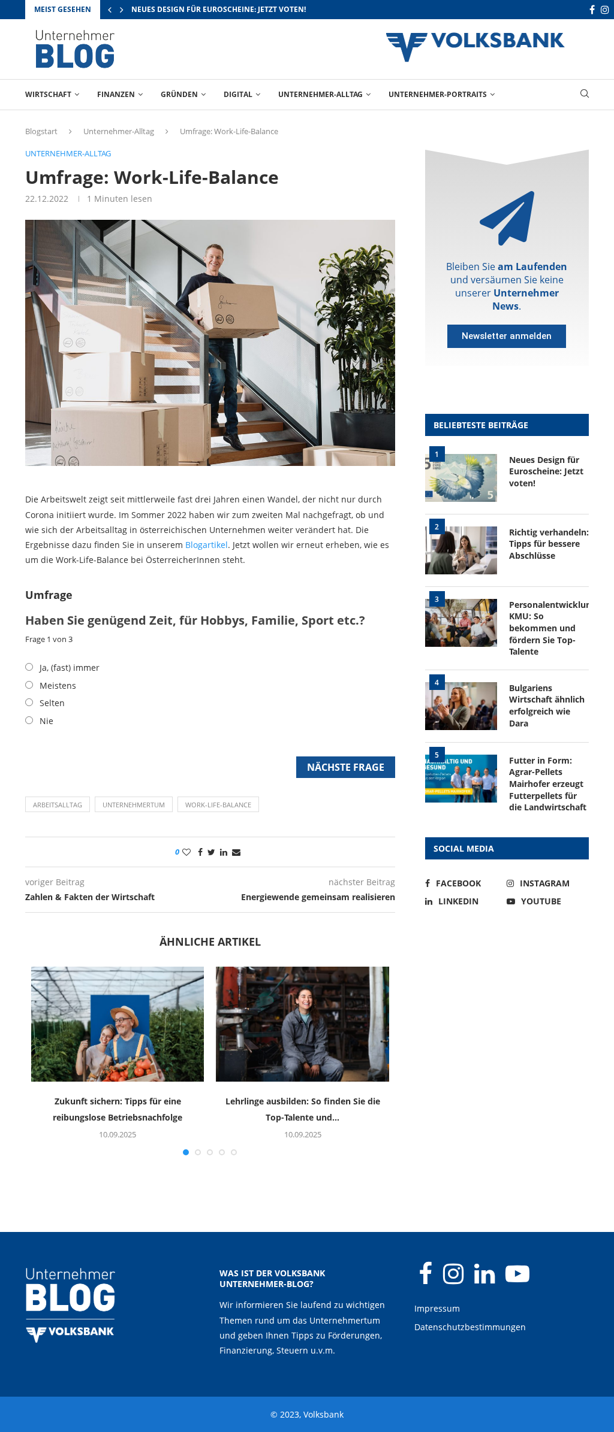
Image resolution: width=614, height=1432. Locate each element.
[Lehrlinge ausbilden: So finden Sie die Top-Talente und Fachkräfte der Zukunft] (302, 1024)
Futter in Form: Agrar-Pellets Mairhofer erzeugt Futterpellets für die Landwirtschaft (547, 784)
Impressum (437, 1308)
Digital (238, 94)
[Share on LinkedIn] (223, 852)
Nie (46, 720)
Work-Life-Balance (218, 804)
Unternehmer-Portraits (438, 94)
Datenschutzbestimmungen (470, 1327)
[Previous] (110, 9)
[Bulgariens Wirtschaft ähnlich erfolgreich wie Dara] (461, 706)
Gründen (179, 94)
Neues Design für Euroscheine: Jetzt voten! (546, 471)
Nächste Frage (345, 767)
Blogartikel (206, 544)
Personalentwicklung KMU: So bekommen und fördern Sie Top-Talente (549, 628)
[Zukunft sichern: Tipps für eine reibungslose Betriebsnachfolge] (117, 1024)
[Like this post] (186, 852)
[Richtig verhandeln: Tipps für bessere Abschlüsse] (461, 550)
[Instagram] (605, 10)
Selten (52, 703)
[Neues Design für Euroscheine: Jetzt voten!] (461, 478)
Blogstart (41, 131)
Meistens (58, 685)
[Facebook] (592, 10)
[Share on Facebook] (200, 852)
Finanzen (116, 94)
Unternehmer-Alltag (320, 94)
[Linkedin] (485, 1279)
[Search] (584, 95)
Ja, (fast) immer (70, 667)
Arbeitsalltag (57, 804)
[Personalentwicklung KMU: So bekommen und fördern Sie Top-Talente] (461, 623)
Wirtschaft (48, 94)
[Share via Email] (236, 852)
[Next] (122, 9)
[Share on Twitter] (211, 852)
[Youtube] (517, 1279)
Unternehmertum (134, 804)
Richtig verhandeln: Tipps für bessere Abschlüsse (232, 9)
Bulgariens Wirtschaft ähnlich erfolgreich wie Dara (547, 705)
